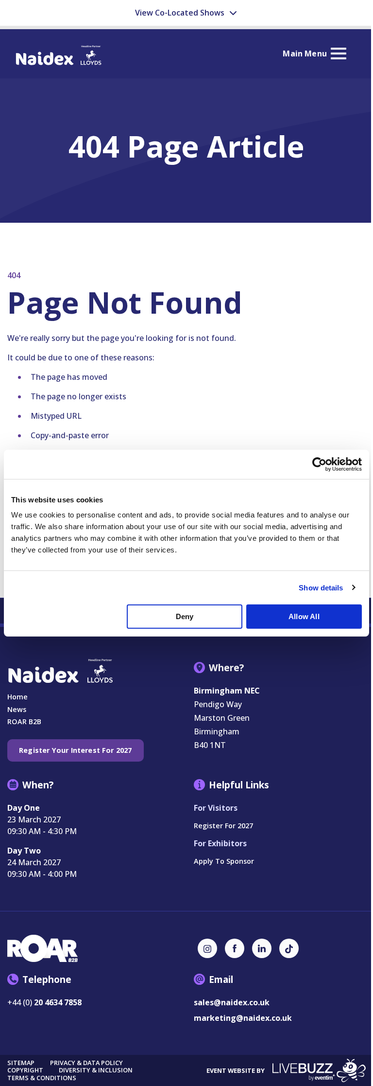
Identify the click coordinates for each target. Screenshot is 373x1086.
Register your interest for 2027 (75, 750)
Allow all (304, 616)
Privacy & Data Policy (86, 1063)
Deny (185, 616)
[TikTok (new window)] (289, 948)
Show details (321, 587)
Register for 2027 (223, 825)
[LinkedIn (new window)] (261, 948)
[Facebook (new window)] (234, 948)
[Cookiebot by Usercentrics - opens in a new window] (319, 464)
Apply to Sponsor (224, 861)
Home (17, 697)
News (16, 709)
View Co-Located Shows (180, 12)
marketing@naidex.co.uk (243, 1018)
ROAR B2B (24, 721)
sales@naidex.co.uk (232, 1002)
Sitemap (20, 1063)
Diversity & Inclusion (96, 1070)
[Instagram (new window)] (207, 948)
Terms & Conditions (41, 1078)
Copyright (25, 1070)
